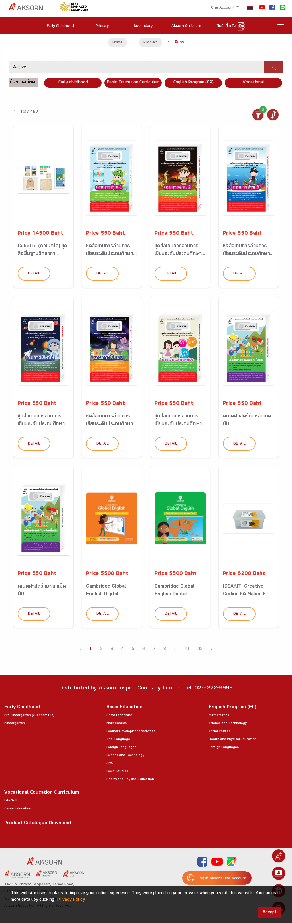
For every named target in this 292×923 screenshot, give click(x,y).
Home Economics (119, 715)
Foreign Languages (121, 747)
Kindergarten (14, 723)
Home (117, 43)
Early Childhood (22, 707)
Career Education (17, 808)
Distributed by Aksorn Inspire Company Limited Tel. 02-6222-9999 (146, 688)
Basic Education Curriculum (133, 83)
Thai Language (118, 739)
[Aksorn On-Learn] (278, 873)
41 (187, 649)
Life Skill (10, 800)
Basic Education (124, 707)
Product (150, 43)
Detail (34, 274)
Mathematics (116, 723)
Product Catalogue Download (37, 823)
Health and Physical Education (130, 779)
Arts (109, 763)
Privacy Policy (71, 900)
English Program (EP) (193, 83)
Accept (270, 912)
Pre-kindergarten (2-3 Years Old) (29, 715)
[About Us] (278, 855)
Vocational (253, 83)
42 (200, 649)
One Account (223, 8)
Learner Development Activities (130, 731)
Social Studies (117, 771)
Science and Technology (125, 755)
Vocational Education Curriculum (41, 793)
